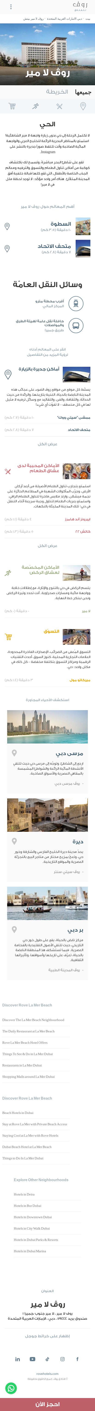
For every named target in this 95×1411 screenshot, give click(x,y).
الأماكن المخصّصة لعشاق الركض (35, 106)
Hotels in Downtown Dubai (33, 1217)
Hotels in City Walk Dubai (32, 1229)
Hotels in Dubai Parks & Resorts (36, 1240)
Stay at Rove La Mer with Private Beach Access (34, 1124)
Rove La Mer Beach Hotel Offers (25, 1043)
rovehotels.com (47, 1374)
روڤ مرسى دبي (67, 784)
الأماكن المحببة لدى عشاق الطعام (59, 106)
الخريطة (57, 92)
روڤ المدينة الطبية (64, 970)
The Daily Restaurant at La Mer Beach (28, 1031)
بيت (88, 19)
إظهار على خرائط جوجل (47, 1336)
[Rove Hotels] (79, 7)
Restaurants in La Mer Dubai (22, 1065)
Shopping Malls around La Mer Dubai (28, 1077)
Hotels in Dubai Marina (30, 1251)
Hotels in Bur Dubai (27, 1206)
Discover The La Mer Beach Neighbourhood (33, 1020)
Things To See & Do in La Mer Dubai (27, 1054)
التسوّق (12, 106)
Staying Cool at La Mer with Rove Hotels (30, 1136)
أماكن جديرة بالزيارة (83, 106)
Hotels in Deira (24, 1194)
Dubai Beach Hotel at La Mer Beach (27, 1147)
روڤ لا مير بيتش (33, 19)
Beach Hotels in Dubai (17, 1113)
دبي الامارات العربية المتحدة (64, 19)
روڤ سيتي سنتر (67, 872)
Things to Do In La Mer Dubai (22, 1158)
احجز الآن (48, 1404)
